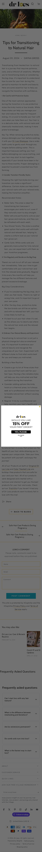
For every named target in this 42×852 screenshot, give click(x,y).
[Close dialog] (39, 406)
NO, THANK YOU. (21, 436)
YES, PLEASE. (21, 432)
